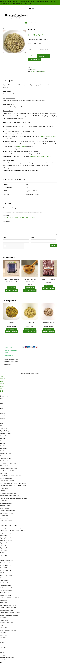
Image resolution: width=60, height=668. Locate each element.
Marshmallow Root (48, 322)
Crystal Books (3, 473)
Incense (2, 558)
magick (39, 71)
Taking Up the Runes (48, 279)
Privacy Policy (8, 347)
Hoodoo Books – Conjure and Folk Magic (10, 475)
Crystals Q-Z (3, 548)
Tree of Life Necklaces (6, 590)
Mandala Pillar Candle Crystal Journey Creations (12, 530)
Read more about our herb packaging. (40, 156)
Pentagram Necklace (5, 585)
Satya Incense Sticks (5, 572)
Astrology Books (4, 465)
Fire (36, 71)
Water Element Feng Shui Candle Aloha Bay (11, 280)
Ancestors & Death (5, 460)
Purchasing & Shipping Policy (7, 657)
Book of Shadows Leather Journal (8, 468)
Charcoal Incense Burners (48, 136)
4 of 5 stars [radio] (25, 217)
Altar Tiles (2, 450)
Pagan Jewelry (4, 580)
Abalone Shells (4, 436)
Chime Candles (4, 518)
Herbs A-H (2, 413)
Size (30, 49)
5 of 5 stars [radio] (32, 217)
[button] (4, 29)
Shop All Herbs (4, 411)
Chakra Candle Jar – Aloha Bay (8, 523)
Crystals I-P (3, 545)
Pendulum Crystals (5, 553)
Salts (1, 426)
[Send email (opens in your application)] (33, 8)
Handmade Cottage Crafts (7, 640)
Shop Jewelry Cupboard (6, 582)
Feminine (33, 71)
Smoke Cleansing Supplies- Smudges (10, 612)
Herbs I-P (35, 69)
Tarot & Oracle (3, 627)
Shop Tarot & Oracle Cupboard (8, 630)
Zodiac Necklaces (4, 592)
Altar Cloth (2, 446)
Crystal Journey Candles (6, 513)
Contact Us (3, 386)
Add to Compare (34, 59)
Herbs (1, 408)
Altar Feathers (3, 448)
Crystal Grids (3, 555)
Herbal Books (3, 428)
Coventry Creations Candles (7, 510)
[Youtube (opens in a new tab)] (30, 8)
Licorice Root (30, 322)
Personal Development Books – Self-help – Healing (13, 485)
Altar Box (2, 443)
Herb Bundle (3, 617)
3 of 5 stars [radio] (19, 217)
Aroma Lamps (3, 602)
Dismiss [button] (35, 3)
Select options (11, 329)
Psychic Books (4, 488)
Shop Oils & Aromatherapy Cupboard (9, 597)
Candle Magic (3, 500)
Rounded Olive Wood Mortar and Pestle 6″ (30, 280)
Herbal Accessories (5, 421)
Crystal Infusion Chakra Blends (8, 605)
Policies (2, 388)
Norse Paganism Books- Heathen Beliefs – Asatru (13, 483)
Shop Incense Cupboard (6, 560)
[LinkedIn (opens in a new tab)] (27, 8)
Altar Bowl (2, 441)
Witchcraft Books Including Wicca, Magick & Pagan (13, 498)
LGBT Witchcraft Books (6, 478)
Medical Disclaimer (9, 355)
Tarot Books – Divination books (8, 493)
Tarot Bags (3, 637)
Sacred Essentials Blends (6, 610)
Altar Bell (2, 438)
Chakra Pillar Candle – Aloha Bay (8, 525)
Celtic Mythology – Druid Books (8, 470)
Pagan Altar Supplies (5, 431)
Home (1, 376)
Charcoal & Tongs (4, 567)
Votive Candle (3, 535)
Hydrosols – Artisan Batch (7, 622)
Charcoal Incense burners (6, 563)
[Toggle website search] (0, 393)
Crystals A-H (3, 543)
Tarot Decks (3, 632)
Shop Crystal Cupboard (6, 540)
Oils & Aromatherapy (5, 595)
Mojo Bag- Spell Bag (5, 453)
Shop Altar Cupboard (5, 433)
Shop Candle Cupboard (6, 503)
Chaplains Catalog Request (7, 650)
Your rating (6, 215)
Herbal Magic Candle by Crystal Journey (10, 528)
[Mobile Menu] (31, 22)
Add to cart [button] (11, 287)
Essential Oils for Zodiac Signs (8, 607)
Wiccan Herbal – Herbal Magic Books (9, 495)
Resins (2, 423)
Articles (2, 383)
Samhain (2, 490)
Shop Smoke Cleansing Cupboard (9, 615)
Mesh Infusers (21, 146)
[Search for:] (36, 22)
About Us (2, 378)
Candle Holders (4, 515)
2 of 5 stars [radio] (12, 217)
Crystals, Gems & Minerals (7, 538)
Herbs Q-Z (3, 418)
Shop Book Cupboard (5, 458)
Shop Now (2, 406)
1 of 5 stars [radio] (6, 217)
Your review (6, 221)
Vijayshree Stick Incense (6, 575)
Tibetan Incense (4, 577)
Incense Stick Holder (5, 570)
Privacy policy (3, 655)
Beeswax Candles (4, 508)
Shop (1, 381)
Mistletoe (11, 322)
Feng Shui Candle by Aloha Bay (8, 533)
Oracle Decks (3, 635)
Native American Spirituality (7, 480)
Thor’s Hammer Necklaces (7, 587)
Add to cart (43, 56)
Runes (1, 625)
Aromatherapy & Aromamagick (8, 463)
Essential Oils (3, 600)
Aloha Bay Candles (5, 505)
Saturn (43, 71)
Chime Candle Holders (6, 520)
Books (1, 455)
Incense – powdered (5, 565)
